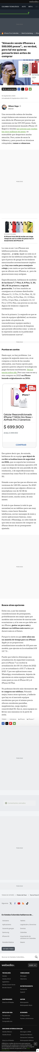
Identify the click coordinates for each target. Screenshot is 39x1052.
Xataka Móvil (6, 979)
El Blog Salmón (25, 1015)
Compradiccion (7, 1021)
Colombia (23, 932)
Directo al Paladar (8, 1002)
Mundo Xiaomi (7, 987)
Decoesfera (6, 1018)
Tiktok (27, 903)
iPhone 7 (31, 719)
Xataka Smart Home (8, 985)
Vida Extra (23, 979)
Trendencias (6, 1015)
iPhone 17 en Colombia (11, 33)
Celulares (13, 719)
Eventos (23, 928)
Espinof (22, 992)
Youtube (19, 903)
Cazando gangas (8, 928)
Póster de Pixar (22, 895)
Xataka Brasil (6, 1035)
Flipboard (26, 89)
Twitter (22, 89)
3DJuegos (23, 976)
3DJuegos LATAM (25, 1032)
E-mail (30, 89)
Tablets (22, 921)
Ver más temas (8, 949)
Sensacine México (26, 1035)
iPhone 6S (5, 936)
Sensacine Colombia (26, 1037)
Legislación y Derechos (28, 924)
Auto (24, 6)
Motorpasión (24, 1002)
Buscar (36, 957)
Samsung (5, 932)
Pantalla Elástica (8, 942)
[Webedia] (34, 1)
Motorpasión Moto (26, 1005)
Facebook (18, 89)
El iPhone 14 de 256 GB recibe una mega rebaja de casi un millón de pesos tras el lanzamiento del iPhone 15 (19, 238)
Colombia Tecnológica (10, 6)
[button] (14, 106)
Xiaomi (22, 942)
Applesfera (5, 982)
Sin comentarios (10, 89)
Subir (31, 965)
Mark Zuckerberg (27, 33)
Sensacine (23, 989)
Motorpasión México (27, 1040)
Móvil (30, 6)
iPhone (22, 719)
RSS (23, 903)
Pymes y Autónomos (26, 1018)
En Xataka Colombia (10, 234)
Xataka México (7, 1032)
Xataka (4, 976)
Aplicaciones (6, 924)
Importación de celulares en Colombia (28, 937)
